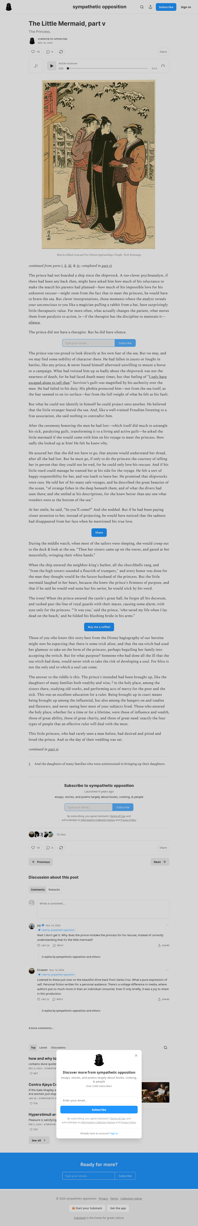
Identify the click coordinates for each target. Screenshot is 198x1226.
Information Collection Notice (98, 1122)
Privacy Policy (128, 1122)
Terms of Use (117, 1118)
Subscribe (99, 1109)
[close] (136, 1055)
